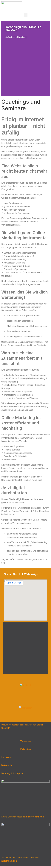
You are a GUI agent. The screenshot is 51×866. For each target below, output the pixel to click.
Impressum (6, 757)
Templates (25, 741)
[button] (25, 15)
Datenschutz (8, 765)
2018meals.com (9, 861)
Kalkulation (25, 749)
